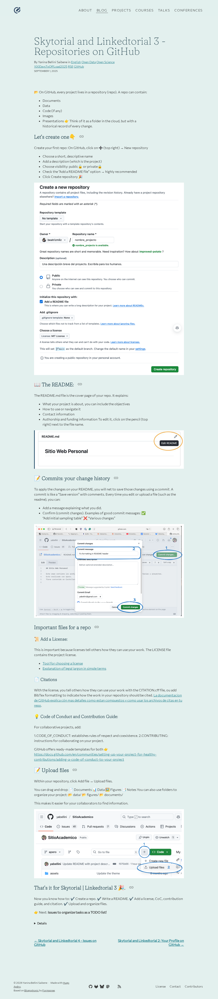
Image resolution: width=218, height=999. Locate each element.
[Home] (45, 10)
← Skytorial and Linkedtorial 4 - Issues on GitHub (65, 942)
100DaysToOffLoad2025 (50, 66)
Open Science (105, 62)
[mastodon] (107, 986)
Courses (144, 10)
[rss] (118, 986)
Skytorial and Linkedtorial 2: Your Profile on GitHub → (151, 942)
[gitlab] (96, 986)
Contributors (194, 986)
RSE (70, 66)
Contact (175, 986)
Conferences (188, 10)
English (76, 62)
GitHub (79, 66)
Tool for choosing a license (63, 663)
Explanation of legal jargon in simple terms (74, 668)
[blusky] (124, 986)
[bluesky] (101, 986)
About (85, 10)
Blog (102, 10)
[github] (90, 986)
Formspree (48, 990)
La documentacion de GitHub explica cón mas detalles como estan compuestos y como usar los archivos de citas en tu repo (108, 700)
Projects (121, 10)
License (161, 986)
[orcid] (113, 986)
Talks (164, 10)
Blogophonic (31, 990)
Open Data (89, 62)
